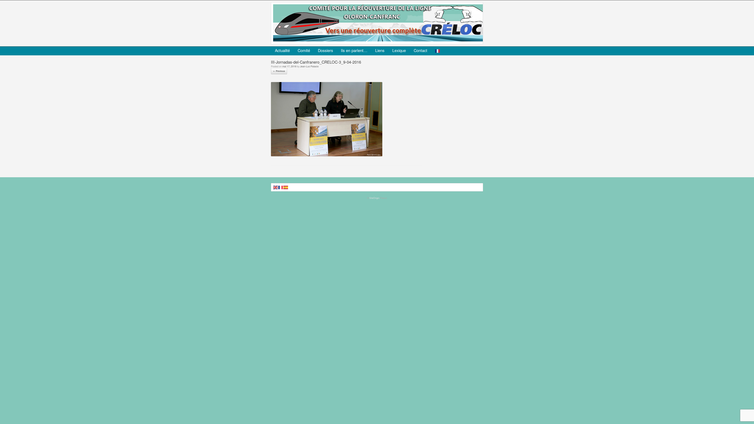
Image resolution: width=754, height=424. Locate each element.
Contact (420, 50)
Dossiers (325, 50)
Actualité (282, 50)
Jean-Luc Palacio (309, 66)
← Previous (279, 70)
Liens (379, 50)
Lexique (399, 50)
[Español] (285, 187)
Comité (304, 50)
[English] (275, 187)
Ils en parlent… (354, 50)
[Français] (437, 51)
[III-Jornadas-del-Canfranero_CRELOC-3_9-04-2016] (326, 155)
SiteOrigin (374, 197)
